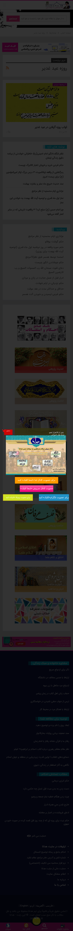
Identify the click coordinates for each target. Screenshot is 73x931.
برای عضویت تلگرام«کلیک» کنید (54, 497)
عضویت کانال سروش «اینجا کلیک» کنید (36, 488)
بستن (8, 430)
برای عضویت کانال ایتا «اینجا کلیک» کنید (36, 480)
